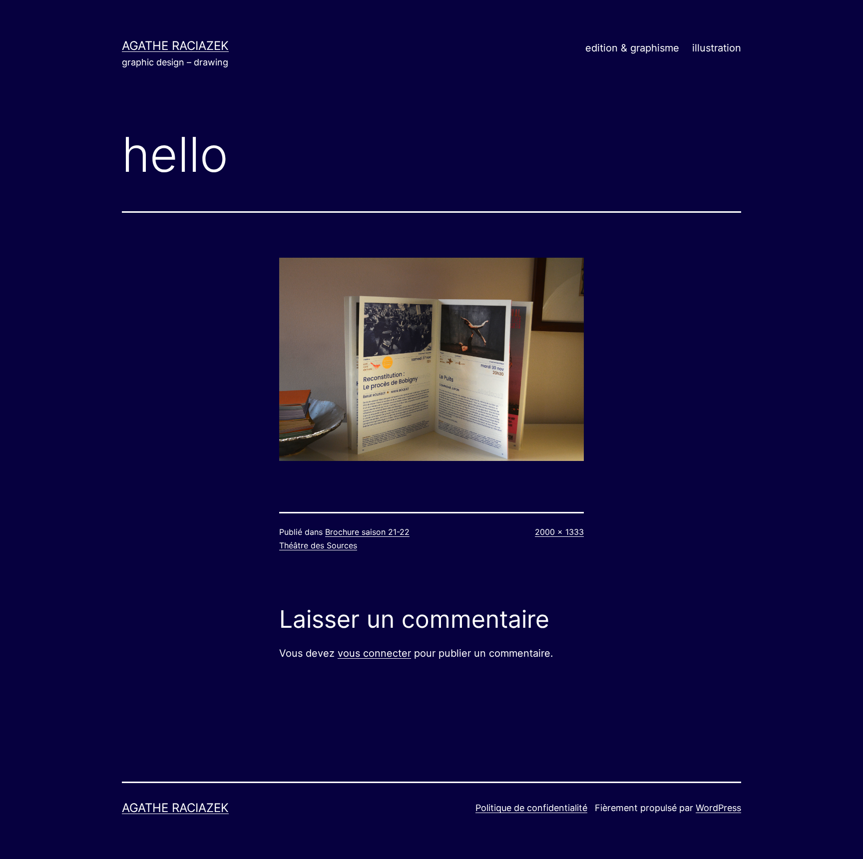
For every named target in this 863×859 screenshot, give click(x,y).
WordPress (718, 808)
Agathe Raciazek (175, 45)
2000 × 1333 (559, 532)
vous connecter (374, 653)
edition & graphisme (632, 48)
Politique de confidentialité (531, 808)
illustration (716, 48)
